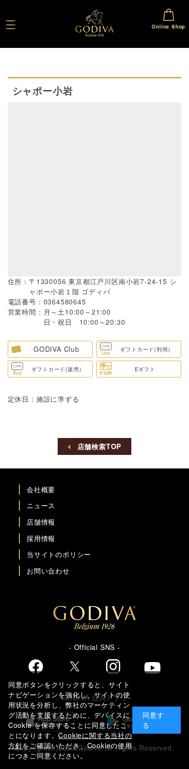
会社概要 (41, 489)
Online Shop (168, 26)
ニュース (41, 505)
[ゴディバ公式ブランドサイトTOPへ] (94, 627)
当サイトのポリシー (59, 554)
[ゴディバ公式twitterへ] (74, 667)
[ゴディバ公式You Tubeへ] (152, 669)
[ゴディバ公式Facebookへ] (36, 667)
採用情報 (41, 538)
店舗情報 (41, 522)
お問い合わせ (48, 570)
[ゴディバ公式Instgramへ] (113, 667)
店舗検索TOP (100, 446)
